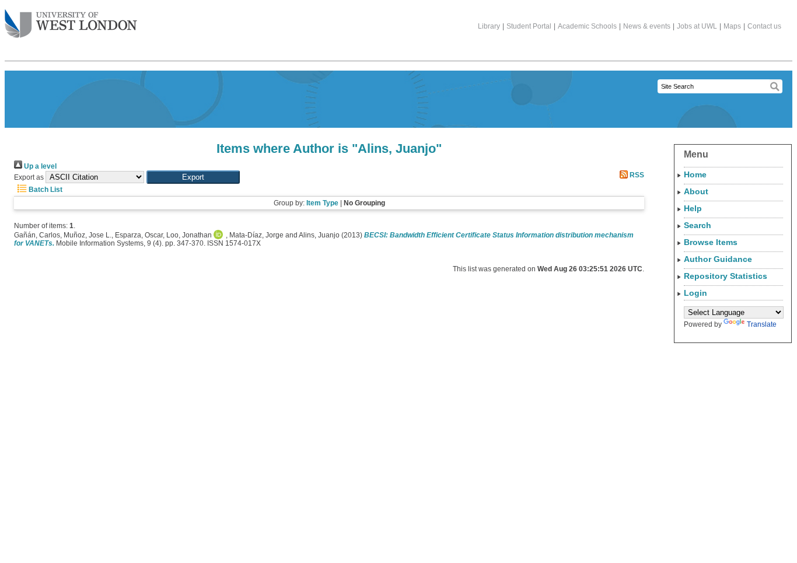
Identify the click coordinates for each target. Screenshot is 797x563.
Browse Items (710, 242)
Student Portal (528, 26)
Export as (29, 177)
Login (695, 293)
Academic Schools (587, 26)
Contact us (764, 26)
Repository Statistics (725, 276)
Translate (762, 324)
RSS (636, 175)
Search (697, 225)
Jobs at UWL (697, 26)
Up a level (39, 166)
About (696, 191)
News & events (646, 26)
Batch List (44, 190)
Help (693, 208)
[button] (193, 177)
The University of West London (71, 24)
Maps (732, 26)
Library (489, 26)
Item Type (322, 203)
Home (695, 174)
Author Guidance (718, 259)
